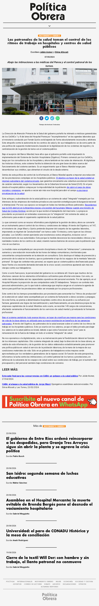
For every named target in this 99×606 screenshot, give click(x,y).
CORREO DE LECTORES (33, 584)
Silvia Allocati (61, 52)
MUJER (58, 581)
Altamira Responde (49, 587)
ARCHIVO (56, 584)
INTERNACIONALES (24, 581)
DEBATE (47, 584)
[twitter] (47, 118)
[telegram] (52, 118)
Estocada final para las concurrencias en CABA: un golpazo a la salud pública (40, 376)
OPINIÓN (82, 584)
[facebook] (41, 118)
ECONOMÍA (68, 581)
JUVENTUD (17, 584)
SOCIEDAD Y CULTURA (84, 581)
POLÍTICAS (10, 581)
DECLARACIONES (69, 584)
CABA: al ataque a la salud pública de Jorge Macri (26, 384)
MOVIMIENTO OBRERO (49, 36)
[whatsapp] (58, 118)
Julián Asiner (46, 52)
